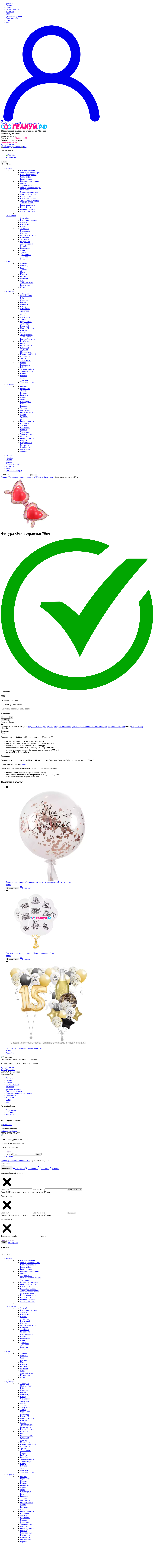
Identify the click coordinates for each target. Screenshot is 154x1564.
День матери (25, 233)
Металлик (24, 436)
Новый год (24, 224)
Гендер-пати (25, 242)
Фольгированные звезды (30, 188)
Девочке (23, 263)
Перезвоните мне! (74, 1190)
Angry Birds (25, 317)
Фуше (22, 399)
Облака (23, 183)
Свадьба (23, 246)
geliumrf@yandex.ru (9, 142)
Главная (9, 455)
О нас (8, 20)
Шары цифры (25, 177)
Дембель (23, 222)
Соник (23, 332)
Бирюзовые (25, 389)
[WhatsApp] (6, 147)
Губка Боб (24, 367)
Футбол (23, 313)
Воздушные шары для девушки (40, 727)
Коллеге (23, 276)
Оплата (9, 5)
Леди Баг (24, 350)
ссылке (23, 764)
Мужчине (24, 278)
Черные (23, 451)
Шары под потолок (28, 205)
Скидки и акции (12, 9)
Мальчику (24, 265)
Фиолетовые (25, 449)
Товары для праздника (29, 201)
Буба (22, 298)
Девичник (24, 252)
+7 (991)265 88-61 (8, 1070)
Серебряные (25, 447)
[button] (6, 164)
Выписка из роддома (28, 220)
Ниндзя (23, 374)
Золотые (23, 425)
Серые (23, 397)
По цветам (10, 384)
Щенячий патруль (27, 339)
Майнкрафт (25, 304)
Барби (22, 343)
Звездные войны (27, 369)
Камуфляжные (26, 443)
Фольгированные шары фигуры (93, 727)
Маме (22, 272)
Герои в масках (26, 345)
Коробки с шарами (27, 209)
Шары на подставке (28, 175)
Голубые (23, 441)
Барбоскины (25, 365)
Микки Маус (25, 352)
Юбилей (23, 227)
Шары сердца (25, 196)
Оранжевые (25, 410)
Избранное (10, 1112)
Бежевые (23, 386)
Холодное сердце (27, 382)
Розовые (23, 430)
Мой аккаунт (11, 1114)
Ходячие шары (26, 185)
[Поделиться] (7, 1163)
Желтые (23, 391)
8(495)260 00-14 (7, 145)
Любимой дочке (26, 283)
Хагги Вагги (25, 337)
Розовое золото (26, 412)
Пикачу (23, 306)
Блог (8, 22)
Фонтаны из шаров (28, 194)
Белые (22, 404)
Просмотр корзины (9, 1161)
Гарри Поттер (26, 322)
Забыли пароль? (7, 1240)
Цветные (24, 417)
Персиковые (25, 428)
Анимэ (23, 319)
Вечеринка (24, 237)
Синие (23, 415)
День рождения (26, 244)
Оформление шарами (29, 192)
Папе (22, 268)
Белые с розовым (27, 438)
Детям (22, 287)
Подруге (23, 274)
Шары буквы (25, 207)
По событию (11, 216)
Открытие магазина (28, 235)
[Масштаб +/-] (2, 1163)
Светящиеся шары (27, 211)
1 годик (23, 259)
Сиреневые (24, 432)
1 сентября (24, 218)
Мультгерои (11, 291)
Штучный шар (137, 727)
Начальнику (25, 285)
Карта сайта (11, 1098)
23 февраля (24, 239)
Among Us (24, 294)
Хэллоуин (24, 257)
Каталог (9, 168)
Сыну (22, 281)
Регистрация (11, 1110)
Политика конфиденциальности (19, 1093)
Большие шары (26, 179)
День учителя (25, 255)
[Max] (23, 147)
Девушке (23, 270)
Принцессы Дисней (28, 354)
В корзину (5, 720)
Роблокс (23, 376)
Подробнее (10, 1053)
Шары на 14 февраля (44, 477)
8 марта (23, 250)
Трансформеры (26, 335)
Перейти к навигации (10, 123)
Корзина (10, 1156)
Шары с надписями (28, 198)
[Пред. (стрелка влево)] (2, 1165)
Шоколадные (25, 402)
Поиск (33, 475)
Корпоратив (25, 248)
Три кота (23, 358)
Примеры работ (12, 18)
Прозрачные (25, 445)
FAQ (8, 14)
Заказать (71, 1213)
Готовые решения (27, 170)
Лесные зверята (26, 371)
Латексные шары (27, 203)
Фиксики (24, 380)
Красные (23, 393)
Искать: (4, 475)
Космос (23, 302)
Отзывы (9, 7)
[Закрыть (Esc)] (9, 1163)
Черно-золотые (26, 434)
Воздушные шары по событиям (22, 477)
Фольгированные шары (30, 172)
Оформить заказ (23, 1161)
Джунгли (24, 300)
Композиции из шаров (29, 181)
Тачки (22, 378)
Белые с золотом (27, 421)
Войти (4, 1243)
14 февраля (24, 229)
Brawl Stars (24, 341)
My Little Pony (26, 296)
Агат (22, 419)
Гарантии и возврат (14, 16)
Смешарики (25, 309)
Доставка (9, 3)
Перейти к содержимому (29, 123)
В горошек (24, 423)
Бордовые (24, 406)
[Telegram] (16, 147)
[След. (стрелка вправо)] (4, 1165)
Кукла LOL (24, 326)
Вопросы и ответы (13, 1089)
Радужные (24, 395)
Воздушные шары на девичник (67, 727)
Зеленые (23, 408)
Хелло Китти (25, 361)
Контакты (10, 12)
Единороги (24, 348)
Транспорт (24, 311)
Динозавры (24, 324)
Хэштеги (24, 315)
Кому (8, 261)
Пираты (23, 330)
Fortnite (23, 363)
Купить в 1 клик (12, 888)
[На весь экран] (4, 1163)
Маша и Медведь (27, 328)
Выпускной (25, 231)
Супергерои (25, 356)
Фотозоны (24, 190)
